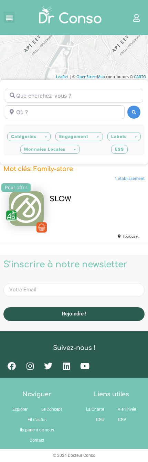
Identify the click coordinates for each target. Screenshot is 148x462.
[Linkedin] (66, 366)
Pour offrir (16, 187)
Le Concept (51, 409)
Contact (37, 440)
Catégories (23, 136)
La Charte (95, 409)
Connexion (133, 17)
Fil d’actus (37, 419)
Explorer (20, 409)
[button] (9, 17)
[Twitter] (48, 366)
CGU (100, 419)
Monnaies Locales (44, 149)
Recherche (133, 112)
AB (11, 216)
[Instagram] (30, 366)
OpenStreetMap (90, 76)
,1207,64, (41, 227)
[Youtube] (84, 366)
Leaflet (62, 76)
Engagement (73, 136)
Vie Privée (127, 409)
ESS (119, 149)
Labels (118, 136)
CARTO (140, 76)
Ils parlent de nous (37, 430)
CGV (122, 419)
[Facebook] (11, 366)
